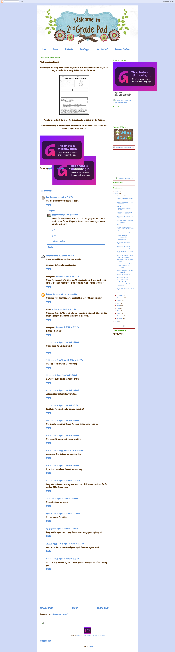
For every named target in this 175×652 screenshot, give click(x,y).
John (54, 214)
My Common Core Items (122, 49)
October (120, 295)
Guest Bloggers (84, 49)
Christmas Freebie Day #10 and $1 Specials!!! (125, 256)
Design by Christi (81, 635)
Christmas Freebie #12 (123, 249)
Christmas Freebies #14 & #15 (124, 243)
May (118, 308)
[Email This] (75, 169)
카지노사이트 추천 (54, 360)
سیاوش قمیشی (58, 241)
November (120, 293)
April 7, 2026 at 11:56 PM (73, 450)
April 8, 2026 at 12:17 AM (74, 543)
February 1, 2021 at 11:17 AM (67, 214)
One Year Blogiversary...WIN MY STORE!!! (124, 208)
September (120, 298)
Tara (48, 255)
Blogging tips (45, 640)
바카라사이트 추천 (54, 450)
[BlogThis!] (77, 169)
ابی (53, 229)
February (120, 316)
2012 (117, 194)
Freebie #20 (120, 224)
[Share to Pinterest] (82, 169)
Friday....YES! (120, 268)
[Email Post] (70, 168)
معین (54, 235)
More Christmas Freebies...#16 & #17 (123, 236)
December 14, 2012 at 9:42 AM (62, 255)
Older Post (103, 608)
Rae (47, 197)
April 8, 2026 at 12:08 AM (67, 528)
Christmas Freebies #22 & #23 (125, 217)
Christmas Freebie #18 (124, 233)
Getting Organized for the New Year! (125, 199)
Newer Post (46, 608)
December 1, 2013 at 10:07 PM (67, 276)
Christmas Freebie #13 (123, 246)
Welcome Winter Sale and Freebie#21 (125, 221)
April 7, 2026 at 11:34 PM (67, 375)
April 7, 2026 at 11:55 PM (69, 435)
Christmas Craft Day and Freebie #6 (125, 271)
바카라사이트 (52, 390)
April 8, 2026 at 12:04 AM (69, 513)
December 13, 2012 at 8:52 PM (61, 197)
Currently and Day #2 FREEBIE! (123, 284)
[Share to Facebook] (80, 169)
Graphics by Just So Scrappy (96, 635)
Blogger (91, 646)
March (119, 313)
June (118, 305)
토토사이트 (51, 498)
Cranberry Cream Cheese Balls (125, 260)
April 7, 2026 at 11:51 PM (68, 405)
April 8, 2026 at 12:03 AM (67, 498)
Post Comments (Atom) (59, 614)
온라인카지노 (52, 420)
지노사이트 (51, 375)
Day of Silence (121, 239)
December (120, 196)
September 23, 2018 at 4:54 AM (63, 309)
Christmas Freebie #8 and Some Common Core (125, 264)
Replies (52, 210)
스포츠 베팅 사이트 (54, 543)
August (119, 300)
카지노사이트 (52, 342)
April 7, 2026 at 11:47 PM (69, 390)
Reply (48, 204)
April (119, 311)
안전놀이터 (51, 528)
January (120, 318)
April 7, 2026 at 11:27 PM (69, 342)
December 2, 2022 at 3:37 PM (67, 327)
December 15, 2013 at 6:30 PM (65, 294)
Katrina (49, 294)
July (118, 303)
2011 (116, 322)
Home (44, 49)
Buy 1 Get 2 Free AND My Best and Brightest (124, 213)
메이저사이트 (52, 513)
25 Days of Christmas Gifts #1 (125, 289)
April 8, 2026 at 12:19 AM (69, 558)
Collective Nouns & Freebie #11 (125, 252)
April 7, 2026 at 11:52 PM (69, 420)
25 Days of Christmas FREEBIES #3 (123, 280)
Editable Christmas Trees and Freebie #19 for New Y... (125, 228)
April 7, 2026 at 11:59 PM (69, 465)
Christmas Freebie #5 (123, 274)
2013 (117, 191)
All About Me (69, 49)
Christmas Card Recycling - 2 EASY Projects (125, 203)
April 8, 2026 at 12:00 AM (69, 480)
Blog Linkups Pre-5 (102, 49)
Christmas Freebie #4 (123, 277)
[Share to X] (78, 169)
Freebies (55, 49)
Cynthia (51, 168)
